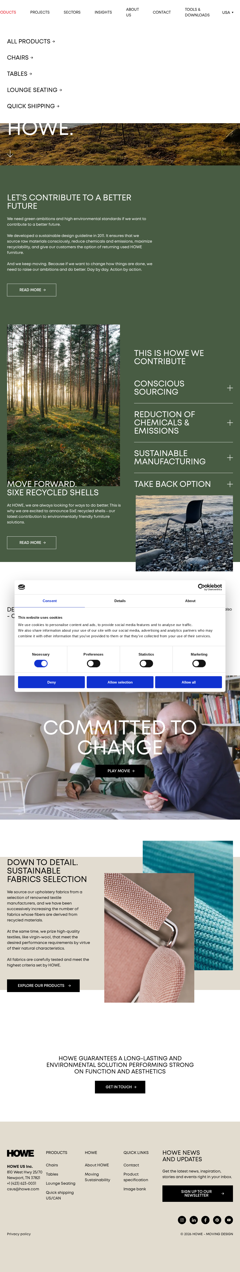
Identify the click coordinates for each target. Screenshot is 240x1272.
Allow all (189, 682)
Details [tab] (120, 601)
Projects (40, 12)
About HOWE (97, 1165)
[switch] (90, 662)
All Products (28, 42)
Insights (103, 12)
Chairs (18, 57)
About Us (132, 12)
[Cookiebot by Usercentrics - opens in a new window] (201, 587)
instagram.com (182, 1220)
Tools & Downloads (197, 12)
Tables (17, 74)
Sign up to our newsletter (196, 1193)
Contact (162, 12)
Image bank (135, 1189)
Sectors (72, 12)
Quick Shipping (31, 105)
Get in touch (119, 1087)
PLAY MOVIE (119, 770)
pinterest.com (217, 1220)
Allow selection (120, 682)
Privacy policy (19, 1234)
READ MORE (30, 289)
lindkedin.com (194, 1220)
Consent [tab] (50, 601)
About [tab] (190, 601)
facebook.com (205, 1220)
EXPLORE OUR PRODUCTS (42, 985)
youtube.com (229, 1220)
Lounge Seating (32, 90)
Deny (51, 682)
